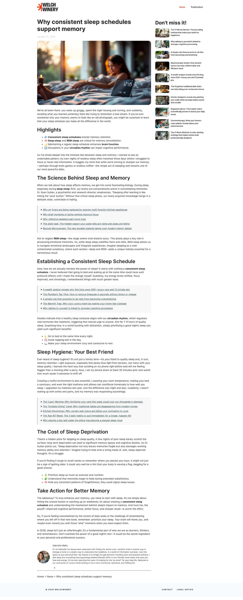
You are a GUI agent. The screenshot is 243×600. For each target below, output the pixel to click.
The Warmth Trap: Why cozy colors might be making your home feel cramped (84, 303)
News (182, 7)
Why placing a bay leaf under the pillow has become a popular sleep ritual (82, 420)
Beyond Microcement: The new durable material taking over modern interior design (87, 228)
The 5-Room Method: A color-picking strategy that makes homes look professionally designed (187, 135)
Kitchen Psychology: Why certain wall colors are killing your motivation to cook (85, 411)
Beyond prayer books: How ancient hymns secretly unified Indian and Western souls (186, 65)
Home (40, 576)
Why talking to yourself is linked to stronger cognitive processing (78, 308)
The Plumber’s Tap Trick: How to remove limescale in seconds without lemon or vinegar (89, 294)
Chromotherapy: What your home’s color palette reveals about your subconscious (186, 123)
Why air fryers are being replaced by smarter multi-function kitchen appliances (85, 209)
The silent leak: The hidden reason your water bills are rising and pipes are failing (86, 223)
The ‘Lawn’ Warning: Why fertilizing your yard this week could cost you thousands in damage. (93, 401)
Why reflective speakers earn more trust (64, 219)
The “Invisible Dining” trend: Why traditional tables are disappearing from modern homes (90, 406)
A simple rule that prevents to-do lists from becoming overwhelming (79, 299)
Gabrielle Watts (60, 545)
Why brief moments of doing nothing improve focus (70, 214)
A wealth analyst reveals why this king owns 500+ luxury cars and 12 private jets (86, 289)
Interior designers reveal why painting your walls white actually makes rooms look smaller (187, 100)
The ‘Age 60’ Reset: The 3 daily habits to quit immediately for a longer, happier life (87, 415)
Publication (197, 7)
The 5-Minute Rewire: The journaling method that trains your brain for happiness (187, 32)
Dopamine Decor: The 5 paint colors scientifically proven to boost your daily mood (188, 111)
